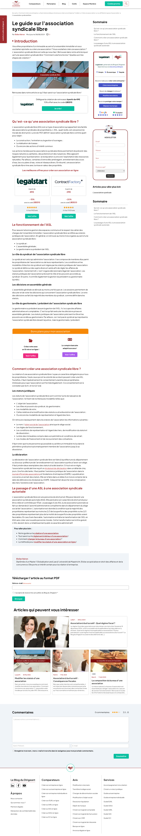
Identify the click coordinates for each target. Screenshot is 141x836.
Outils (74, 4)
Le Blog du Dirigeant (16, 4)
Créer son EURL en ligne (50, 800)
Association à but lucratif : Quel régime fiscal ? (92, 623)
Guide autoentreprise (111, 793)
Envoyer (18, 599)
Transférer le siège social (82, 789)
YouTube (24, 785)
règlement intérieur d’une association (50, 536)
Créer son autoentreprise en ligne (54, 789)
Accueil (14, 13)
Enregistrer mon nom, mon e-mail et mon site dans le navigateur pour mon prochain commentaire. (54, 751)
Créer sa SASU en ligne (50, 813)
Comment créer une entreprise (28, 13)
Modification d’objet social (82, 797)
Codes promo (113, 3)
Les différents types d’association (108, 13)
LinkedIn (12, 785)
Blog (64, 4)
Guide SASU (108, 806)
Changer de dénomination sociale (85, 793)
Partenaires (51, 4)
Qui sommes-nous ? (18, 803)
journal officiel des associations (26, 474)
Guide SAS (107, 814)
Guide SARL (108, 810)
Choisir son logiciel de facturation (85, 814)
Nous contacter (16, 798)
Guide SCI (107, 818)
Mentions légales (17, 807)
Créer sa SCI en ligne (49, 817)
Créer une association (89, 13)
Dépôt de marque (79, 806)
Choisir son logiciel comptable (84, 810)
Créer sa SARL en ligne (50, 805)
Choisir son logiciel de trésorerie (84, 822)
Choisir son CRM (79, 818)
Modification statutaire (81, 785)
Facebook (18, 785)
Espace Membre (89, 4)
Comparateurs (34, 4)
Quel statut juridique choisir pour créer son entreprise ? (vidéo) (60, 13)
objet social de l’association (37, 424)
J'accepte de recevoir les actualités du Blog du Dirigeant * (36, 593)
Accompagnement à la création (115, 785)
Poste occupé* (101, 167)
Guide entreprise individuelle (114, 797)
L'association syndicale (102, 192)
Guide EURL (108, 801)
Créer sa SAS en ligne (49, 809)
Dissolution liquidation (81, 801)
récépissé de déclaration (56, 468)
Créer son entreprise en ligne (52, 785)
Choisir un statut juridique (113, 789)
